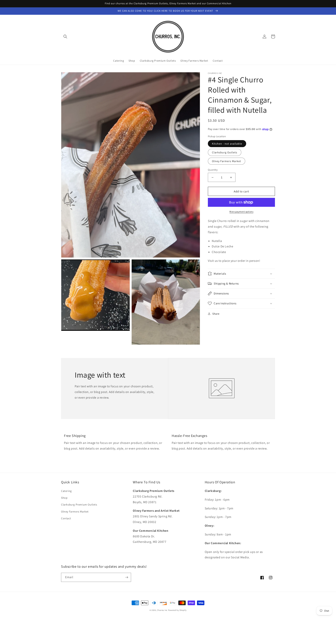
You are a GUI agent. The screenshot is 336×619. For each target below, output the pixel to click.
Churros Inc (162, 610)
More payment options (241, 211)
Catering (66, 491)
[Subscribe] (126, 577)
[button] (65, 36)
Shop (64, 497)
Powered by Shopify (177, 610)
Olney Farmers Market (226, 161)
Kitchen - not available (227, 143)
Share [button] (216, 313)
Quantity (213, 169)
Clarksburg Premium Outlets (79, 504)
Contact (66, 518)
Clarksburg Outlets (224, 152)
